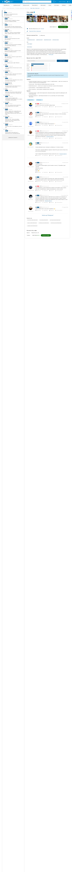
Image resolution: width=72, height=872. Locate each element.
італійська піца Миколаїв (43, 222)
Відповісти (38, 106)
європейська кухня (47, 39)
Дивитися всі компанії (12, 137)
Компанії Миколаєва (10, 8)
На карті (42, 28)
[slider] (29, 14)
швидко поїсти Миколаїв (32, 225)
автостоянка (29, 46)
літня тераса (29, 43)
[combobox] (31, 100)
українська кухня (39, 39)
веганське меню (56, 39)
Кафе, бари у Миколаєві (34, 8)
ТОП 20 (3, 8)
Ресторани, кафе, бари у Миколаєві (22, 8)
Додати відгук (62, 60)
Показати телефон (63, 26)
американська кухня (31, 39)
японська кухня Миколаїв (56, 222)
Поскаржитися (58, 106)
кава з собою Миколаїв (32, 222)
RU (55, 1)
